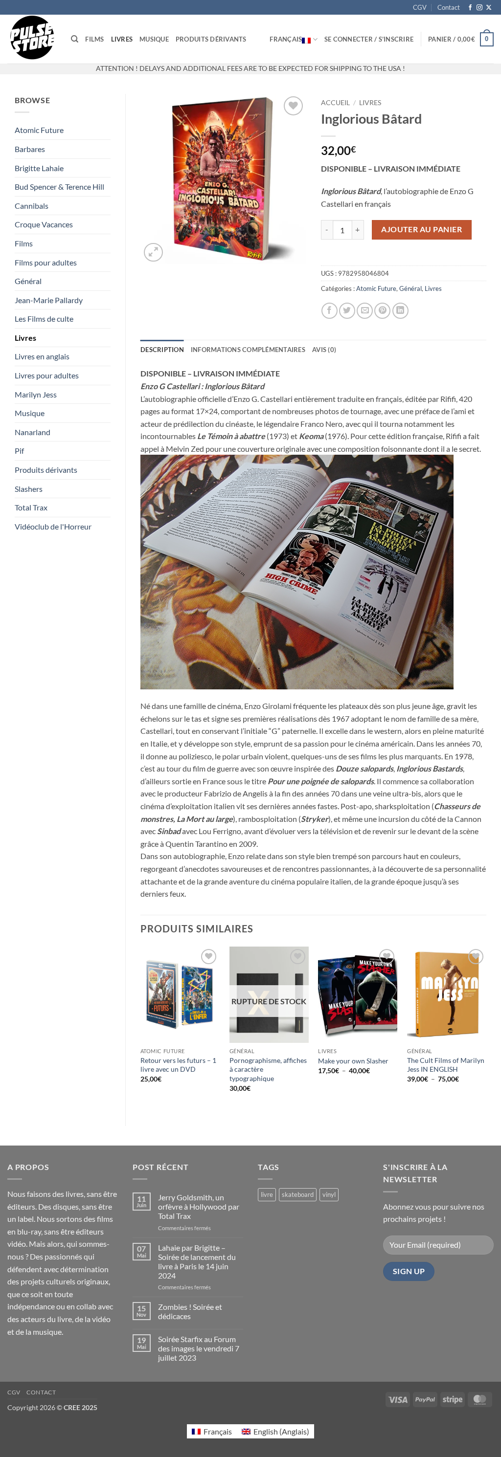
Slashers (29, 488)
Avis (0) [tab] (324, 349)
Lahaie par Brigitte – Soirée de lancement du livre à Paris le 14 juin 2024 (197, 1261)
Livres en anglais (42, 356)
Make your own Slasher (353, 1061)
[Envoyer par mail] (365, 311)
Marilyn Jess (36, 394)
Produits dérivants (211, 39)
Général (28, 281)
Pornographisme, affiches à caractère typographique (268, 1069)
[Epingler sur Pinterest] (382, 311)
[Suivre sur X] (489, 7)
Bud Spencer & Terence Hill (59, 186)
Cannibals (31, 205)
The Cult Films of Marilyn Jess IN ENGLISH (445, 1065)
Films (94, 39)
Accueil (335, 103)
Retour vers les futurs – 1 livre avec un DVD (178, 1065)
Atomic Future (39, 129)
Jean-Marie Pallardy (49, 300)
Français (286, 39)
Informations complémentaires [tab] (248, 349)
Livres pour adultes (47, 375)
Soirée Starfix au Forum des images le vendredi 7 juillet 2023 (198, 1348)
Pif (19, 450)
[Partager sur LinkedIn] (400, 311)
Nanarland (32, 432)
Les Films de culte (44, 318)
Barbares (30, 149)
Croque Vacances (44, 224)
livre (267, 1194)
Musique (154, 39)
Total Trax (31, 507)
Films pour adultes (46, 262)
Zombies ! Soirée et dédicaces (190, 1311)
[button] (368, 39)
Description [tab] (162, 349)
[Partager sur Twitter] (347, 311)
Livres (122, 39)
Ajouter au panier (421, 229)
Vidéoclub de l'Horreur (53, 526)
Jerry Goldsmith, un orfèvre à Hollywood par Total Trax (198, 1206)
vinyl (329, 1194)
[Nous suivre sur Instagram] (479, 7)
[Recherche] (74, 39)
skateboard (298, 1194)
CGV (420, 7)
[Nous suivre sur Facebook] (470, 7)
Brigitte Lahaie (39, 168)
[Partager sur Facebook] (329, 311)
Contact (448, 7)
